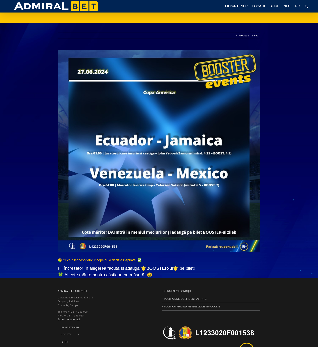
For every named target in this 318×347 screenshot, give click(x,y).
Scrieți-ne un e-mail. (69, 319)
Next (255, 35)
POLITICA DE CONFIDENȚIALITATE (185, 298)
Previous (244, 35)
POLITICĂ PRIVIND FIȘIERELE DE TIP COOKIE (192, 306)
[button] (306, 6)
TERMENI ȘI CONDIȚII (177, 291)
